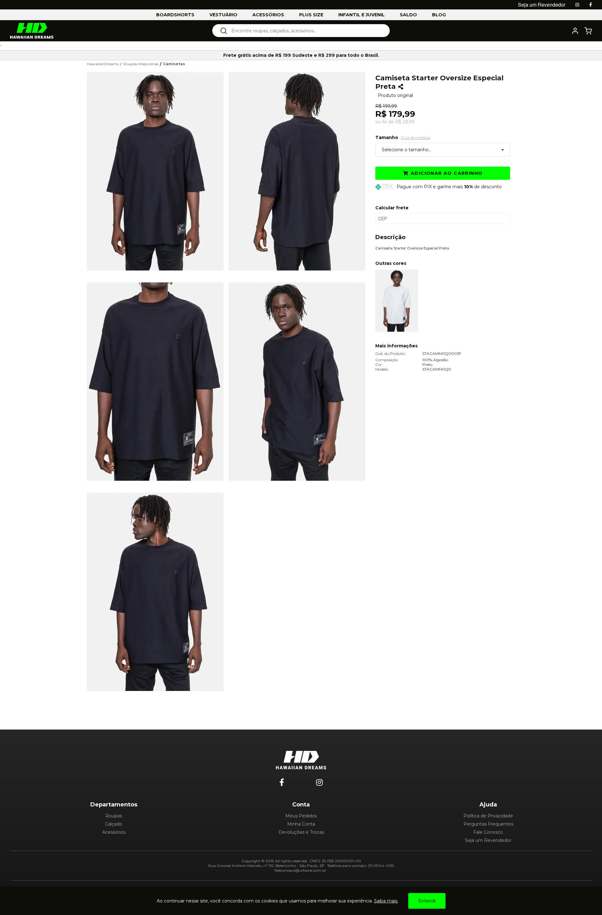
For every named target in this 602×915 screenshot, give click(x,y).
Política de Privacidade (488, 816)
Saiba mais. (386, 901)
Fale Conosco (488, 832)
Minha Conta (301, 824)
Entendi (427, 901)
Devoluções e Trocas (301, 832)
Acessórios (113, 832)
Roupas (113, 816)
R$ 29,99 (405, 122)
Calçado (113, 824)
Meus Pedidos (301, 816)
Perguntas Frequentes (488, 824)
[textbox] (305, 31)
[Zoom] (158, 171)
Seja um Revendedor (488, 840)
